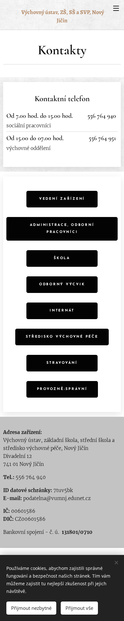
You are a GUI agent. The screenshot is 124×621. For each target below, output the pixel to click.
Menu (116, 8)
